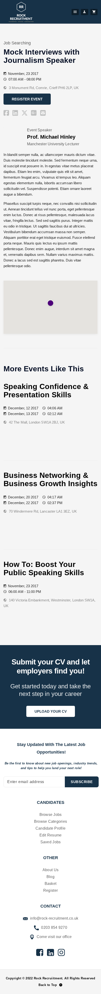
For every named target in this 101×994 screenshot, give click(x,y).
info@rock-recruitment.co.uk (53, 918)
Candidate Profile (50, 828)
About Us (50, 870)
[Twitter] (24, 113)
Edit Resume (50, 835)
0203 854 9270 (53, 927)
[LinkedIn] (15, 113)
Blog (50, 877)
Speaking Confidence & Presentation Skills (46, 390)
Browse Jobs (50, 815)
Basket (51, 884)
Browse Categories (50, 821)
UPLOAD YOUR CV (51, 711)
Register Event (27, 99)
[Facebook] (6, 113)
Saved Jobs (50, 842)
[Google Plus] (34, 113)
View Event (22, 434)
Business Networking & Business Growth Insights (50, 479)
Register (50, 890)
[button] (50, 303)
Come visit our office (54, 937)
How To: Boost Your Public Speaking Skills (44, 568)
